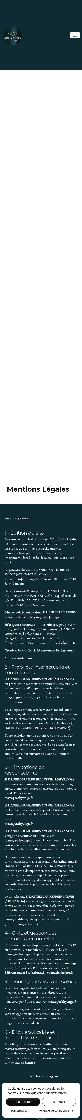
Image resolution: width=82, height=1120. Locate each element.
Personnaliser (20, 1110)
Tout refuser (59, 1101)
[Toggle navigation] (75, 35)
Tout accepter (23, 1101)
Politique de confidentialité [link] (56, 1110)
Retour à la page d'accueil (16, 518)
